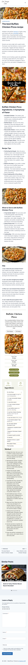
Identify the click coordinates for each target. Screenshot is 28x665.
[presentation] (14, 573)
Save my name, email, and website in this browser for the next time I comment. (13, 649)
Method (20, 385)
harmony (16, 31)
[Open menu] (25, 3)
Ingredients (8, 385)
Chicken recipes (6, 21)
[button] (21, 392)
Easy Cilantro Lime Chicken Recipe (21, 550)
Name (5, 632)
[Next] (24, 577)
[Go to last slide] (4, 577)
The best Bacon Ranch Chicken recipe (7, 550)
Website (5, 645)
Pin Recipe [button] (18, 331)
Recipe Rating (5, 607)
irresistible (16, 33)
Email (4, 638)
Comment (6, 613)
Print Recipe (10, 331)
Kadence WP (22, 661)
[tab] (11, 590)
